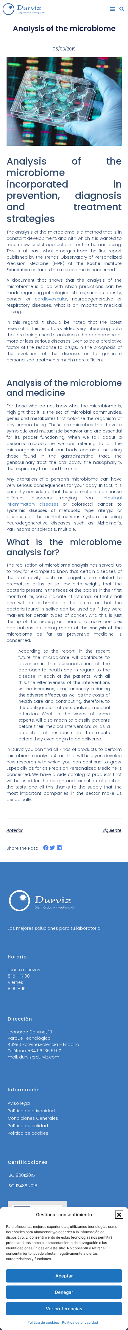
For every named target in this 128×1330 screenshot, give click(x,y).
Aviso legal (19, 1103)
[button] (119, 1215)
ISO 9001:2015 (21, 1175)
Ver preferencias (64, 1308)
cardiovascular (51, 299)
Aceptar (64, 1276)
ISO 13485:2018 (22, 1186)
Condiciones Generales (33, 1118)
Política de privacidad (80, 1322)
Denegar (64, 1292)
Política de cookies (43, 1322)
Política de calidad (28, 1126)
